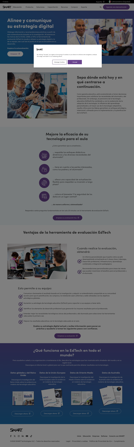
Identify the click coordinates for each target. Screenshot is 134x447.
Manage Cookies (59, 62)
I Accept (74, 62)
